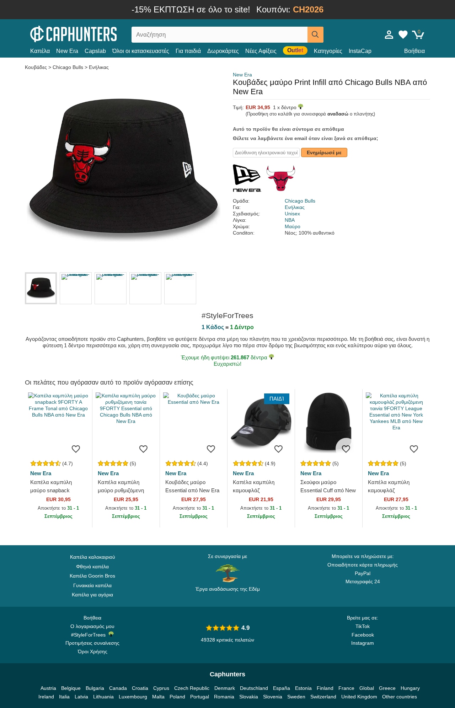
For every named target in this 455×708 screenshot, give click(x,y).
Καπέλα (40, 51)
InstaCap (360, 51)
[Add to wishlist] (76, 448)
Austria (48, 688)
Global (366, 688)
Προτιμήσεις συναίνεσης (92, 643)
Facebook (363, 635)
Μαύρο (292, 226)
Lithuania (103, 696)
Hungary (410, 688)
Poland (177, 696)
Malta (158, 696)
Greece (387, 688)
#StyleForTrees (89, 635)
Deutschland (254, 688)
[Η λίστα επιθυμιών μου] (403, 34)
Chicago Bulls (68, 67)
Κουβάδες (36, 67)
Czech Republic (191, 688)
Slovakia (248, 696)
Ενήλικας (99, 67)
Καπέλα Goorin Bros (92, 576)
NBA (290, 220)
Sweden (296, 696)
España (281, 688)
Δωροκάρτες (223, 51)
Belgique (71, 688)
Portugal (199, 696)
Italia (64, 696)
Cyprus (161, 688)
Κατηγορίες (328, 51)
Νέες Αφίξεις (261, 51)
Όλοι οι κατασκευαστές (140, 51)
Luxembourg (133, 696)
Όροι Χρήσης (92, 651)
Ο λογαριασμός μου (92, 626)
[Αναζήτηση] (315, 35)
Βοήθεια (414, 51)
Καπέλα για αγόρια (92, 594)
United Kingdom (359, 696)
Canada (118, 688)
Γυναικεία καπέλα (92, 585)
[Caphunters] (92, 33)
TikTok (362, 626)
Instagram (362, 643)
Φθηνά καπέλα (92, 566)
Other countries (399, 696)
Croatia (140, 688)
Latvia (81, 696)
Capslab (95, 51)
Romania (224, 696)
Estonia (303, 688)
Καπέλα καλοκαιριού (92, 557)
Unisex (292, 213)
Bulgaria (95, 688)
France (346, 688)
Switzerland (323, 696)
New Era (67, 51)
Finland (325, 688)
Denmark (224, 688)
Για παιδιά (188, 51)
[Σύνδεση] (389, 34)
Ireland (46, 696)
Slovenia (272, 696)
